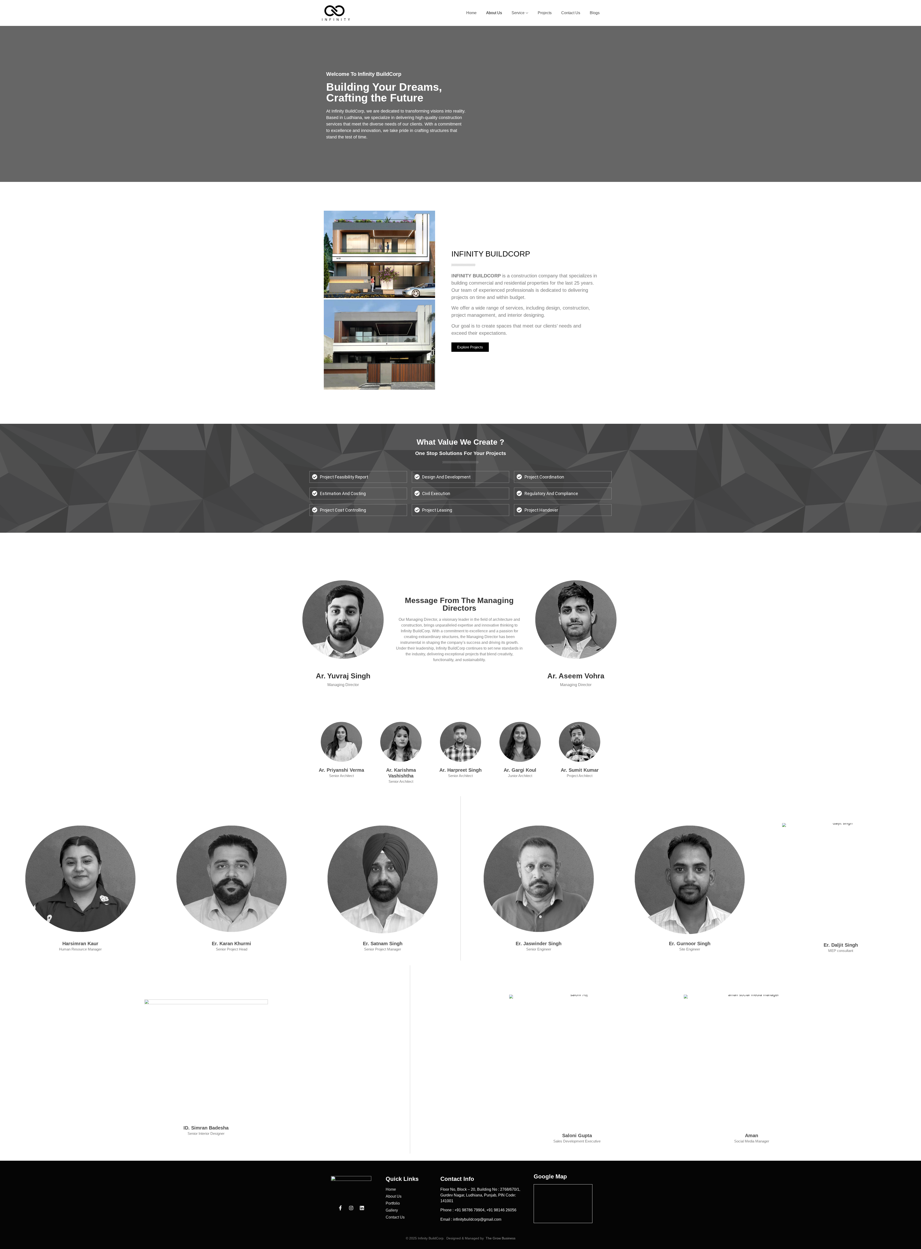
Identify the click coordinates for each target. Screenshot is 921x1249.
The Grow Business (500, 1238)
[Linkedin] (362, 1208)
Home (471, 13)
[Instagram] (351, 1208)
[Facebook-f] (340, 1208)
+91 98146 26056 (501, 1210)
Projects (545, 13)
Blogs (595, 13)
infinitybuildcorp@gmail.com (477, 1219)
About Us (494, 13)
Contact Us (570, 13)
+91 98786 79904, (470, 1210)
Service (518, 13)
